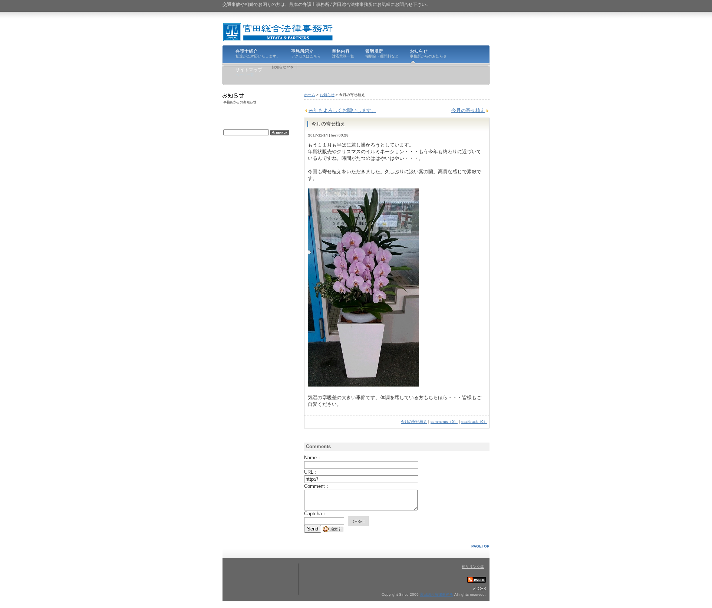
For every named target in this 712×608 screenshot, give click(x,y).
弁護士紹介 (257, 53)
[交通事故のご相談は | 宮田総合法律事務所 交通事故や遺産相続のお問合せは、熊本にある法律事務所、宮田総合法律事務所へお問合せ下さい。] (278, 32)
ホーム (309, 95)
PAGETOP (480, 546)
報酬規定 (382, 53)
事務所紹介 (306, 53)
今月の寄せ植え (468, 110)
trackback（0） (474, 422)
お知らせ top (282, 67)
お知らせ (428, 53)
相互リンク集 (473, 567)
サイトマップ (248, 72)
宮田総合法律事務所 (436, 594)
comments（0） (444, 422)
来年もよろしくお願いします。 (342, 110)
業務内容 (343, 53)
